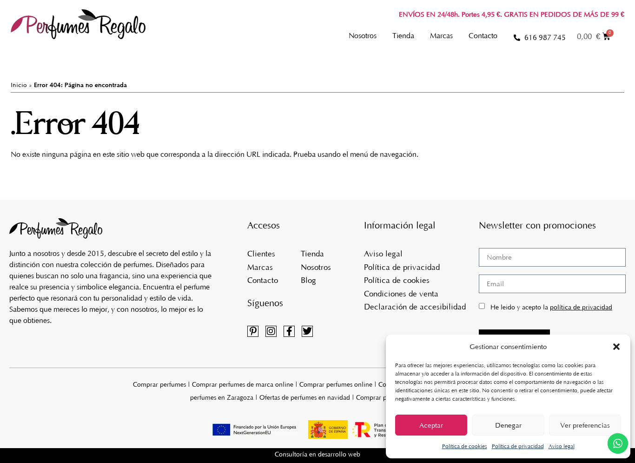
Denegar (508, 425)
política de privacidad (581, 307)
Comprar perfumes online (335, 385)
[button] (616, 346)
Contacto (483, 35)
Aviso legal (562, 446)
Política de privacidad (518, 446)
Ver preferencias (585, 425)
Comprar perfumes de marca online (242, 385)
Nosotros (363, 35)
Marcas (441, 35)
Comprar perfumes (159, 385)
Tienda (403, 35)
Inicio (19, 85)
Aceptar (431, 425)
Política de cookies (464, 446)
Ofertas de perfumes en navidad (304, 398)
